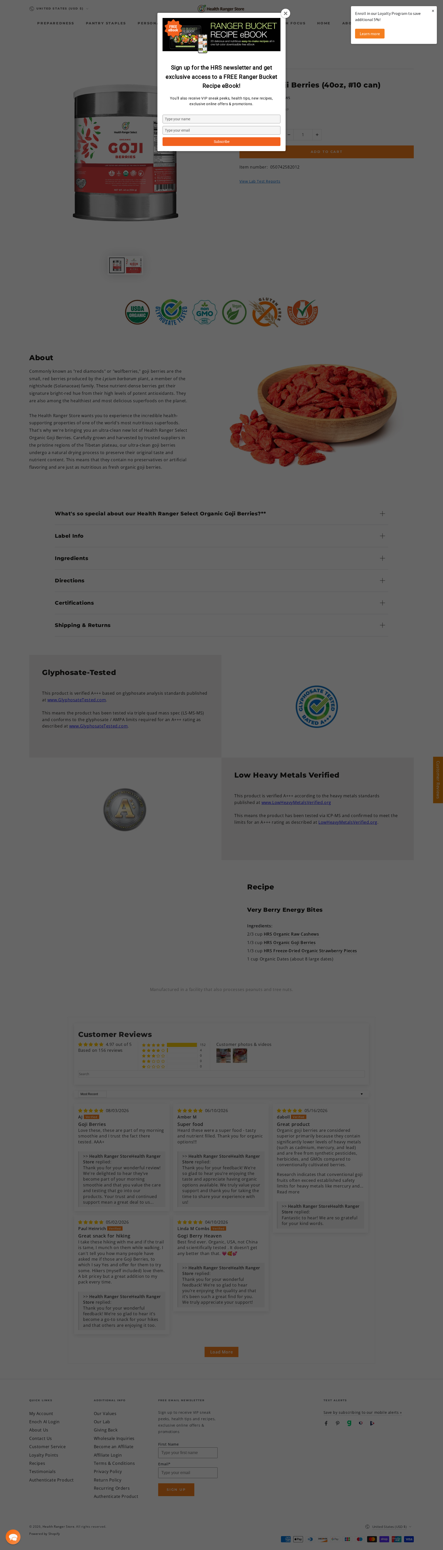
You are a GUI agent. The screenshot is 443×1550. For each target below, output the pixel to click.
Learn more (370, 33)
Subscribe (221, 142)
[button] (13, 1536)
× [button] (433, 10)
